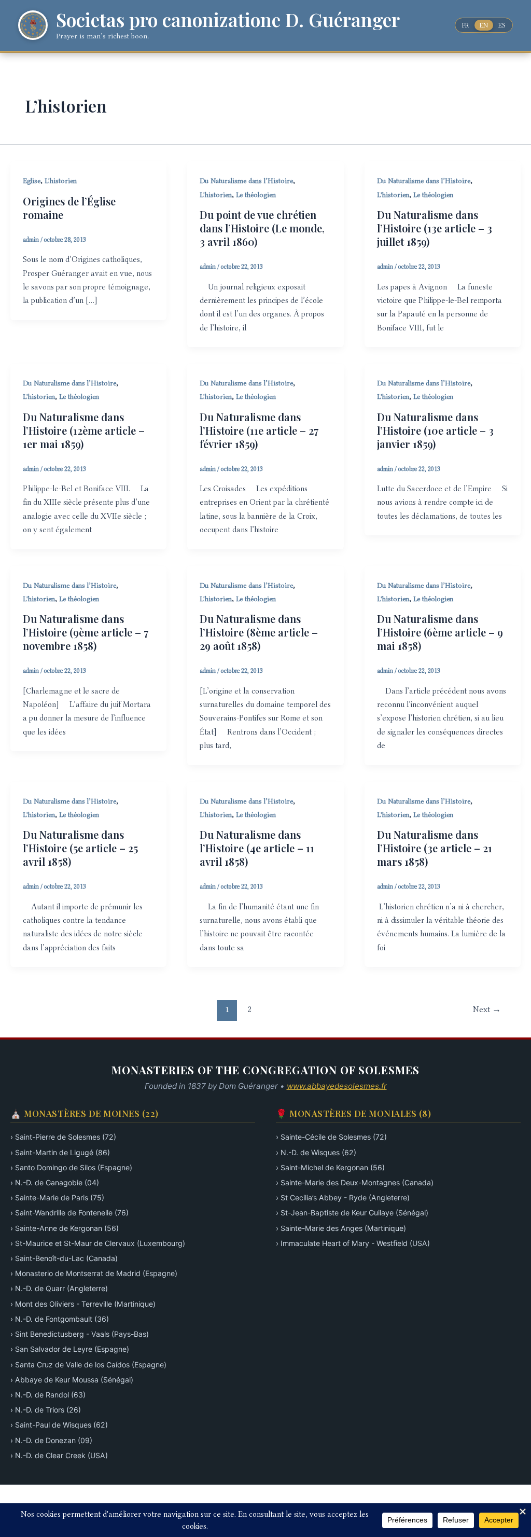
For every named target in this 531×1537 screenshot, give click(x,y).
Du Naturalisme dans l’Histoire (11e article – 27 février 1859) (259, 430)
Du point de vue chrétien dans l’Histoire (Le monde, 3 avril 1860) (262, 227)
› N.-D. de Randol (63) (48, 1394)
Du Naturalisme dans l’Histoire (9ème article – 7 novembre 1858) (85, 632)
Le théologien (256, 194)
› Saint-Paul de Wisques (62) (59, 1424)
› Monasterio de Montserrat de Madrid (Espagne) (93, 1273)
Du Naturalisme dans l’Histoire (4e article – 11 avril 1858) (257, 847)
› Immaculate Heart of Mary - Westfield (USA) (353, 1243)
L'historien (61, 180)
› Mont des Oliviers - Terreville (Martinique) (83, 1303)
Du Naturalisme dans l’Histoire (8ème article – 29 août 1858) (259, 632)
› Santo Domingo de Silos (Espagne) (71, 1167)
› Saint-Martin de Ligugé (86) (60, 1152)
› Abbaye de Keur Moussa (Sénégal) (71, 1379)
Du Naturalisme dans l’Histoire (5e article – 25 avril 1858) (80, 847)
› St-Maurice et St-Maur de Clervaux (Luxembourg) (97, 1243)
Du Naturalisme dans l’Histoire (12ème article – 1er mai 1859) (84, 430)
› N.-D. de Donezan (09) (51, 1440)
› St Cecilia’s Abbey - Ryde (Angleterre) (343, 1197)
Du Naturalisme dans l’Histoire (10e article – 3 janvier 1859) (435, 430)
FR (465, 25)
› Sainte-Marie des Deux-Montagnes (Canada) (355, 1182)
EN (484, 25)
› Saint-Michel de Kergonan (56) (330, 1167)
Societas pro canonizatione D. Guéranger (228, 19)
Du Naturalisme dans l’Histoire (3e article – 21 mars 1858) (434, 847)
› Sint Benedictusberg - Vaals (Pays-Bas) (79, 1334)
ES (502, 25)
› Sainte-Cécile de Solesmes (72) (331, 1136)
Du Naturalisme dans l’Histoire (246, 180)
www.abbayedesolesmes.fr (337, 1086)
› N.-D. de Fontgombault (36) (59, 1318)
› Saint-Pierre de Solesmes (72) (63, 1136)
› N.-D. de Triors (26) (45, 1409)
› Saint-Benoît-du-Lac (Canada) (64, 1258)
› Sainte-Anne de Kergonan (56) (64, 1228)
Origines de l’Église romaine (69, 207)
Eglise (31, 180)
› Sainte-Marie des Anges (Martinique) (341, 1228)
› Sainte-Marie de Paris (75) (57, 1197)
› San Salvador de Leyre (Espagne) (69, 1349)
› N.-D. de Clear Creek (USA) (59, 1455)
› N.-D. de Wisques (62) (316, 1152)
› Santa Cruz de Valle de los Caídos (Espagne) (88, 1364)
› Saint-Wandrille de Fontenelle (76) (69, 1212)
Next (487, 1009)
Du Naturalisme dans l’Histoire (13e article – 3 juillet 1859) (434, 227)
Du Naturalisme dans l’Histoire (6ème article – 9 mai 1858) (440, 632)
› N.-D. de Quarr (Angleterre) (59, 1288)
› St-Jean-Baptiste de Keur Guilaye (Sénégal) (352, 1212)
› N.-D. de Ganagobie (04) (54, 1182)
